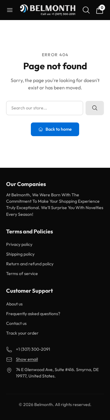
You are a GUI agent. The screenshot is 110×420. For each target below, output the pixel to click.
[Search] (86, 10)
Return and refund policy (29, 264)
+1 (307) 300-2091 (33, 349)
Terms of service (22, 273)
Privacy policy (19, 244)
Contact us (16, 323)
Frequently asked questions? (33, 313)
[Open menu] (9, 10)
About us (14, 304)
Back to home (59, 129)
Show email (27, 359)
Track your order (22, 333)
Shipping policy (20, 254)
